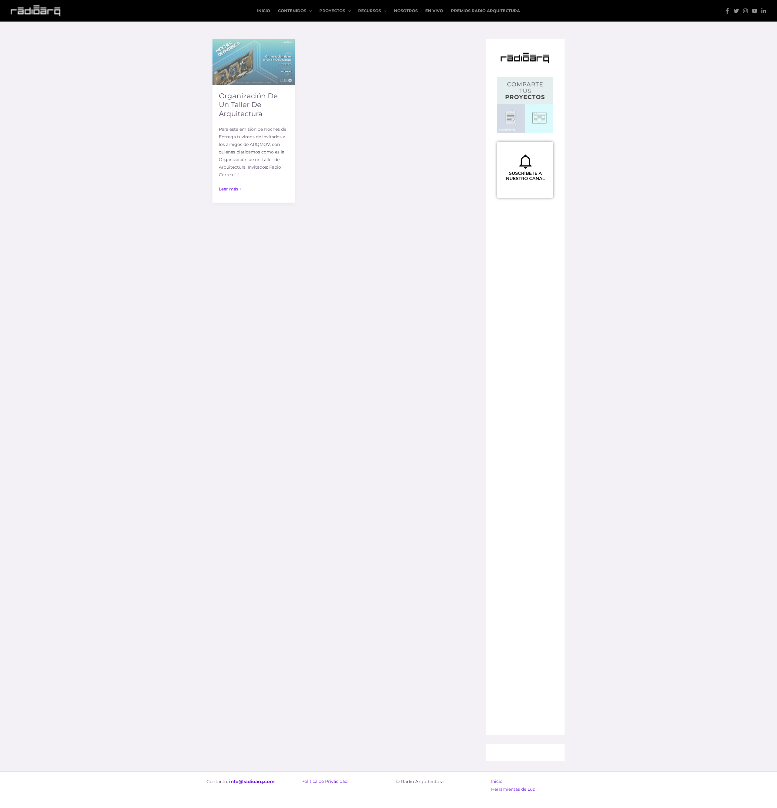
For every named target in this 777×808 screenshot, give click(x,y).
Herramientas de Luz (513, 789)
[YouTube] (754, 11)
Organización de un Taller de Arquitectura (248, 105)
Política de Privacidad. (324, 781)
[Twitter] (736, 11)
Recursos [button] (369, 10)
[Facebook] (727, 11)
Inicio (263, 10)
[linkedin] (763, 11)
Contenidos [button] (292, 10)
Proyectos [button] (332, 10)
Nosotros (406, 10)
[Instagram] (745, 11)
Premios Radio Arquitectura (485, 10)
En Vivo (434, 10)
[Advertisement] (525, 373)
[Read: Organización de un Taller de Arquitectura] (253, 61)
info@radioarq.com (252, 781)
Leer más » (230, 188)
